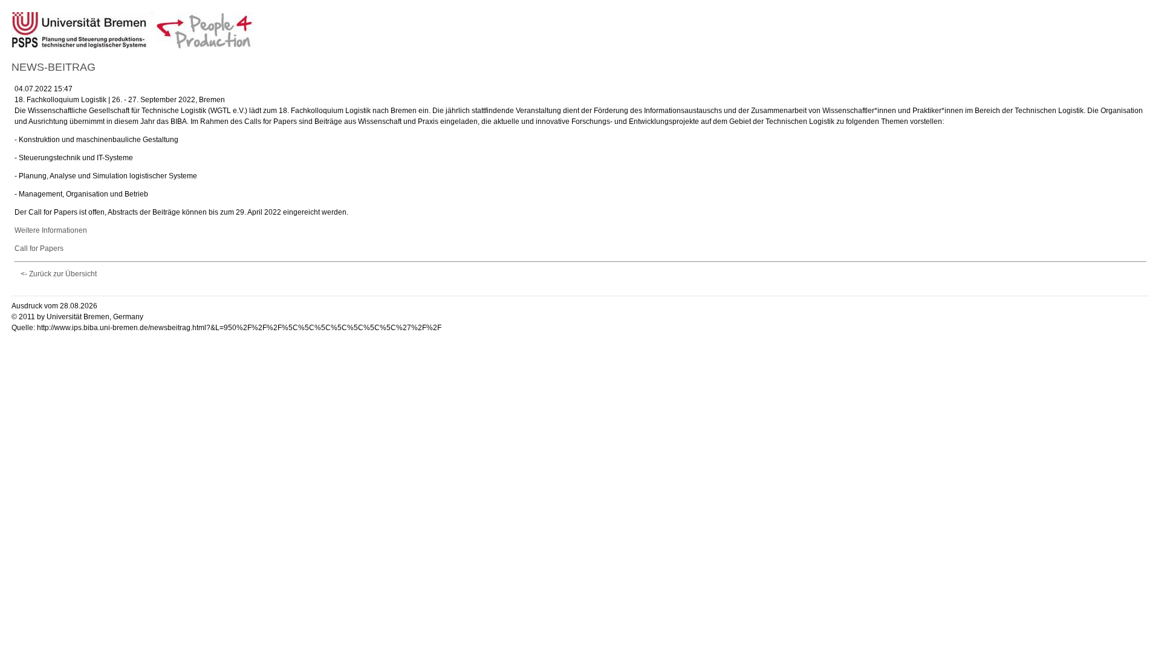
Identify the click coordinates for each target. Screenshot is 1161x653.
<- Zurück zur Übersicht (59, 274)
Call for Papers (39, 248)
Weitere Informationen (51, 230)
